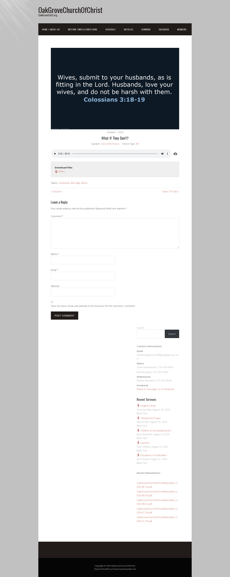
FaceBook (164, 29)
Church (97, 569)
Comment (57, 216)
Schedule (110, 29)
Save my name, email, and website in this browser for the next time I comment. (93, 305)
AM (137, 143)
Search (140, 327)
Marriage (75, 182)
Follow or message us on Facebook (155, 389)
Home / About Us (51, 29)
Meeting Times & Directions (82, 29)
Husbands (64, 182)
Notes (61, 171)
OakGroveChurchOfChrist (70, 10)
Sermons (146, 29)
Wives (84, 182)
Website (55, 286)
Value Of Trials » (170, 191)
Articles (128, 29)
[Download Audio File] (175, 153)
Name (55, 254)
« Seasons (56, 191)
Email (54, 269)
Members (182, 29)
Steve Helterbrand (110, 143)
